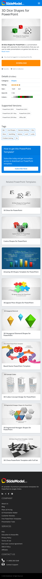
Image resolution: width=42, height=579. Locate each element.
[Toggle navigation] (36, 3)
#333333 (27, 97)
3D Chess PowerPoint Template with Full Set (21, 460)
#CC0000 (21, 97)
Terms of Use (6, 541)
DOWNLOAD (21, 63)
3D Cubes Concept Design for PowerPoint (20, 397)
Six (17, 138)
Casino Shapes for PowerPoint (15, 241)
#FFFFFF (12, 97)
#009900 (19, 97)
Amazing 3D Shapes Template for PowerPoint (21, 272)
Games (20, 134)
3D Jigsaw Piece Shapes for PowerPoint (18, 303)
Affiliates (5, 550)
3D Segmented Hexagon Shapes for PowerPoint (17, 428)
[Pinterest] (12, 494)
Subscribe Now (21, 168)
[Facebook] (9, 494)
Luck (26, 134)
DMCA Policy (6, 547)
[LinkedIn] (2, 494)
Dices (4, 134)
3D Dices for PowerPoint (13, 210)
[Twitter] (5, 494)
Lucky (32, 134)
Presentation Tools (8, 522)
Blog (3, 507)
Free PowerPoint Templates (11, 519)
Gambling (12, 134)
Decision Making (23, 130)
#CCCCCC (14, 97)
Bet (4, 130)
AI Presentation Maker (10, 513)
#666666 (30, 97)
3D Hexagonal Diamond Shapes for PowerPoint (17, 334)
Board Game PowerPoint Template (17, 366)
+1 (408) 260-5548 (12, 561)
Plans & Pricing (7, 510)
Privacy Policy (6, 538)
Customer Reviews (8, 516)
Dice (32, 130)
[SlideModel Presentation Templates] (13, 3)
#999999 (17, 97)
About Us (5, 504)
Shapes (14, 81)
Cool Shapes (11, 130)
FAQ (3, 532)
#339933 (32, 97)
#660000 (25, 97)
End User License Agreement (12, 544)
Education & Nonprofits (10, 535)
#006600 (23, 97)
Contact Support (12, 565)
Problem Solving (8, 138)
